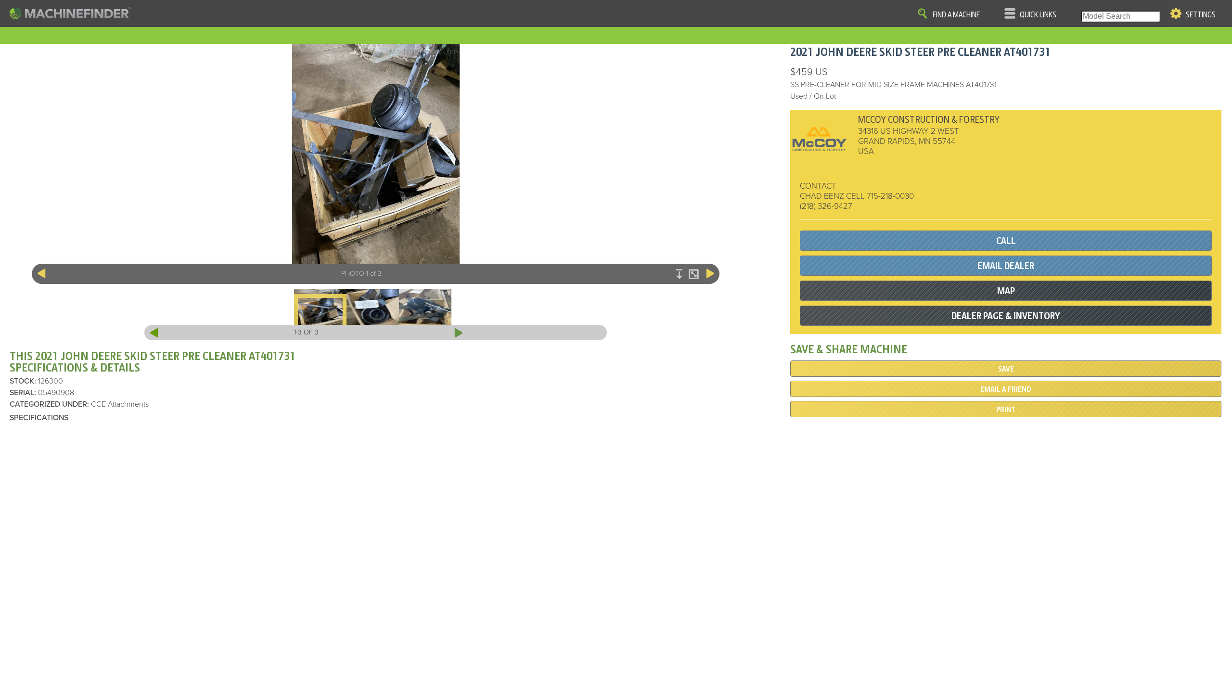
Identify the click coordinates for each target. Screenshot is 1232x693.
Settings (1201, 15)
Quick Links (1038, 15)
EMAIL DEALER (1005, 265)
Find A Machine (956, 15)
